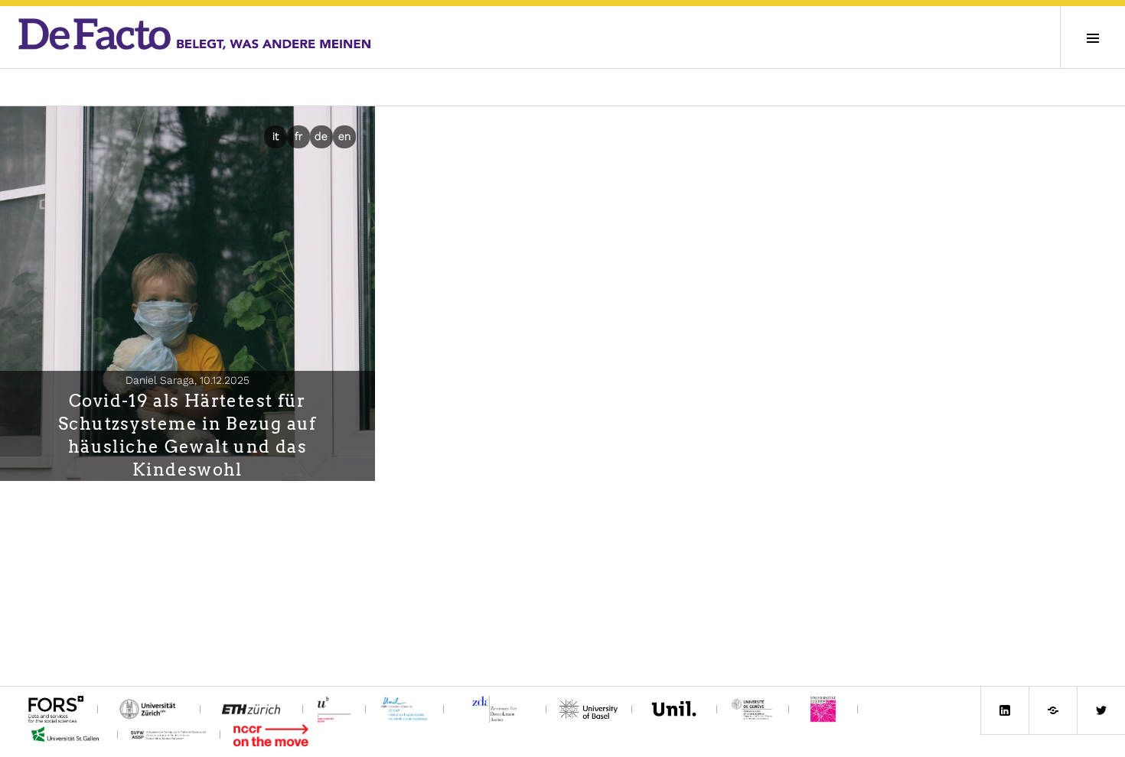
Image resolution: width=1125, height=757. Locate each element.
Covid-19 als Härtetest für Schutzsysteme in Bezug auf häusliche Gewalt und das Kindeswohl (187, 435)
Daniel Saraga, (187, 380)
